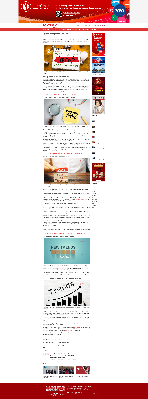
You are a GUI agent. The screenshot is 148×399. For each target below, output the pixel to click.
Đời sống (69, 29)
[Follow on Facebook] (92, 25)
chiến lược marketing (69, 330)
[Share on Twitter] (45, 350)
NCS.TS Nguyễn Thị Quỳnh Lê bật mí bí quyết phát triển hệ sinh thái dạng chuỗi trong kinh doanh (100, 152)
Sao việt (54, 29)
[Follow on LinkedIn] (57, 393)
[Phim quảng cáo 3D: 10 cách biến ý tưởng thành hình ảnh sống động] (83, 370)
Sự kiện (44, 29)
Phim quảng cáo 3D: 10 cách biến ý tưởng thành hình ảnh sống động (99, 136)
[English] (104, 25)
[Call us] (98, 25)
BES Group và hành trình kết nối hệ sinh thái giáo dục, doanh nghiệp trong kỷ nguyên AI (50, 376)
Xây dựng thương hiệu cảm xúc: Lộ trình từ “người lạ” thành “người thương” (100, 158)
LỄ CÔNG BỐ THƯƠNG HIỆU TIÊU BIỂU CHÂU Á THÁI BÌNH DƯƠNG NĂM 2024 (60, 94)
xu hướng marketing (61, 268)
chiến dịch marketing (79, 199)
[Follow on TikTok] (54, 393)
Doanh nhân (49, 29)
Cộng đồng (90, 29)
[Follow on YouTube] (100, 25)
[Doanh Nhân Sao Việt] (50, 26)
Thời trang (59, 29)
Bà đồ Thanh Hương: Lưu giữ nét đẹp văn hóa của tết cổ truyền (99, 141)
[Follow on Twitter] (95, 25)
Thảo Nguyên (53, 37)
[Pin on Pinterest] (46, 350)
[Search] (104, 30)
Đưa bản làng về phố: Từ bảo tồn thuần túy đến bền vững (100, 132)
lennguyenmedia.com (51, 347)
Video (95, 29)
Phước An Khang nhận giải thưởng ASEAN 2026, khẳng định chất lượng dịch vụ (66, 376)
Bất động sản (81, 29)
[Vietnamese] (102, 25)
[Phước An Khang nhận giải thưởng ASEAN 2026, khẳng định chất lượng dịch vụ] (66, 370)
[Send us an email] (97, 25)
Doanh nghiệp (74, 29)
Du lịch (86, 29)
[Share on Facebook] (43, 350)
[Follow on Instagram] (94, 25)
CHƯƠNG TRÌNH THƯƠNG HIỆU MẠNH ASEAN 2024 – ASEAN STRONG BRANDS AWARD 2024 (64, 153)
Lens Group (76, 327)
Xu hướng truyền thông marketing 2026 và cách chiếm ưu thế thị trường (99, 146)
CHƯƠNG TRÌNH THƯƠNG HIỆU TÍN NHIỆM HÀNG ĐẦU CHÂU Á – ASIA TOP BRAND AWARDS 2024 (65, 233)
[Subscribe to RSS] (56, 393)
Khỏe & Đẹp (64, 29)
